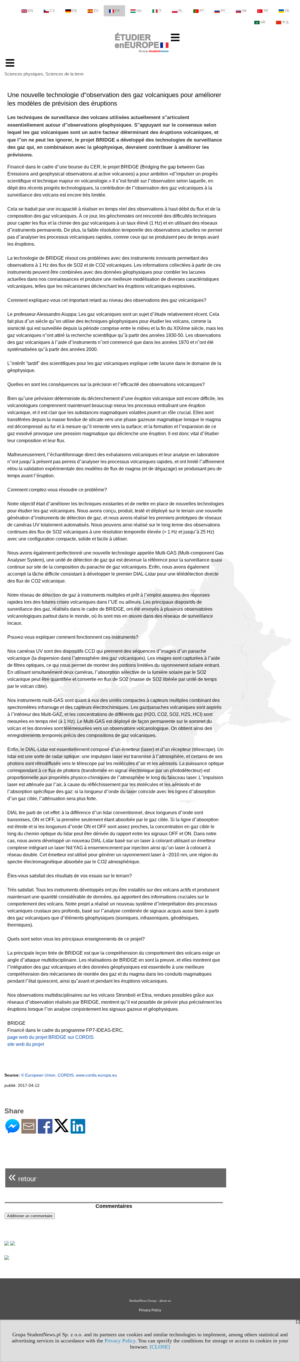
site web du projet (25, 1044)
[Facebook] (45, 1131)
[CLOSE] (160, 1347)
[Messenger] (12, 1131)
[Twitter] (61, 1130)
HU (139, 11)
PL (180, 11)
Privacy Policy (120, 1341)
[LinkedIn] (78, 1131)
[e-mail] (28, 1131)
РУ (223, 11)
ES (96, 11)
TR (265, 11)
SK (244, 11)
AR (262, 22)
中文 (285, 22)
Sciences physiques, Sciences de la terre (43, 73)
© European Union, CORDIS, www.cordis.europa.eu (69, 1075)
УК (287, 11)
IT (159, 11)
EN (30, 11)
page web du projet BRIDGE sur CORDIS (50, 1037)
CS (52, 11)
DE (74, 11)
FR (117, 11)
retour (22, 1176)
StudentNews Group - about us (150, 1300)
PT (202, 11)
